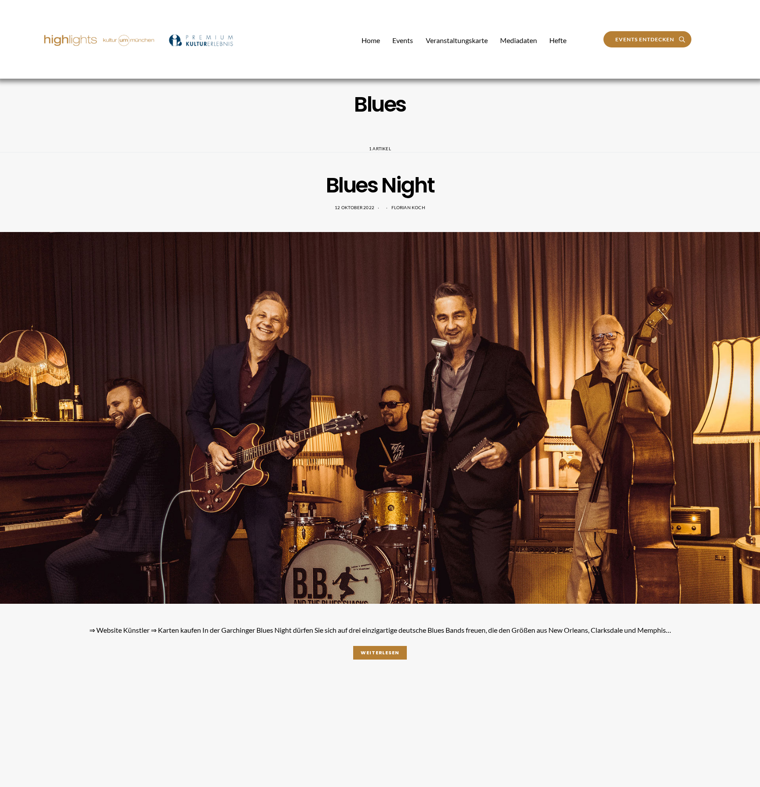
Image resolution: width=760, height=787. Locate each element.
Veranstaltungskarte (457, 40)
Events (402, 40)
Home (371, 40)
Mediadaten (518, 40)
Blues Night (380, 185)
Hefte (557, 40)
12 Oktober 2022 (354, 207)
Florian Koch (408, 207)
